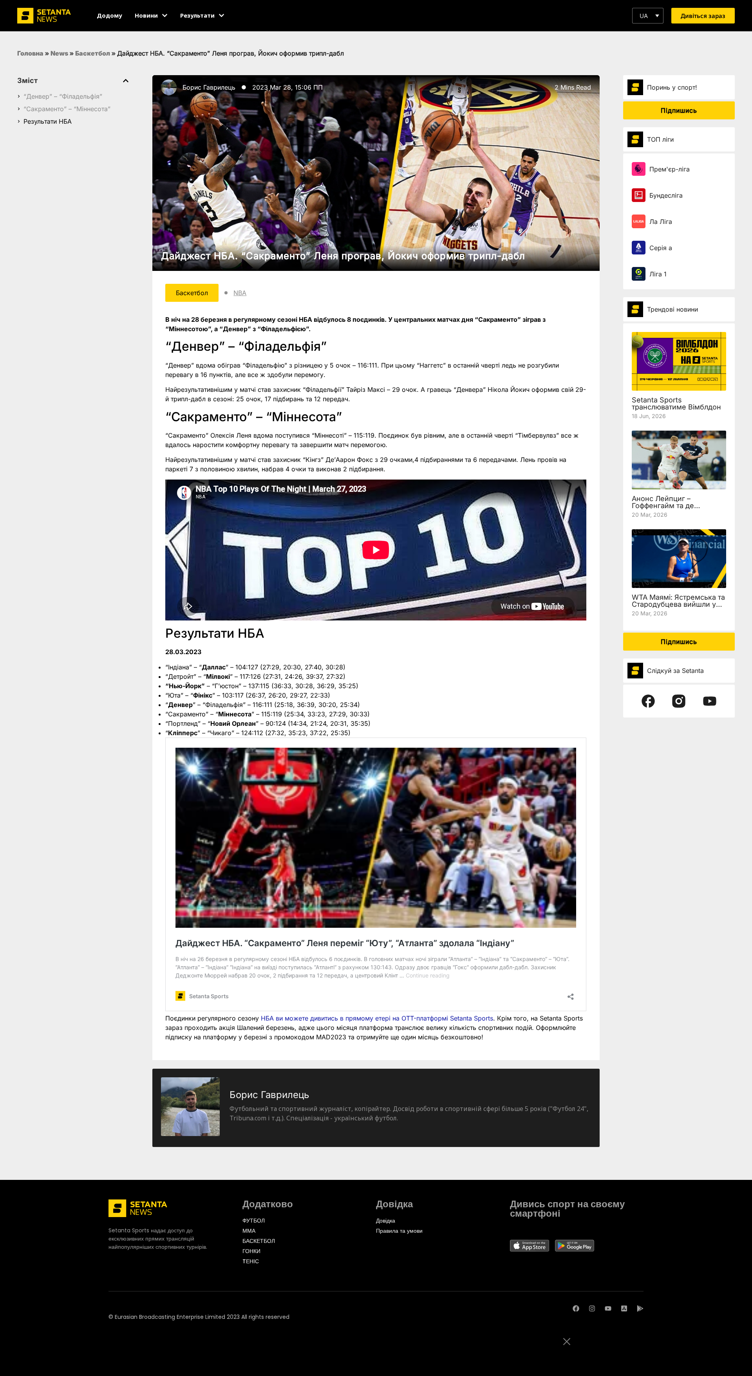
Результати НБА (48, 121)
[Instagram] (592, 1308)
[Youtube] (608, 1308)
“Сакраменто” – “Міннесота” (67, 109)
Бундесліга (666, 195)
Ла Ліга (660, 221)
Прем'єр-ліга (669, 169)
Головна (30, 53)
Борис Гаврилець (209, 87)
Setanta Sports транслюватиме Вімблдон (676, 403)
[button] (647, 15)
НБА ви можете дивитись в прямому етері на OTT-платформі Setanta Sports (377, 1018)
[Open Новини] (165, 15)
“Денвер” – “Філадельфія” (63, 96)
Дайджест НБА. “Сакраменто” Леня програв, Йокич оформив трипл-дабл (343, 255)
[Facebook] (576, 1308)
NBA (239, 293)
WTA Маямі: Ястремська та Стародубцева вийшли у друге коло (678, 604)
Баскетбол (92, 53)
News (59, 53)
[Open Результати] (221, 15)
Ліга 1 (658, 274)
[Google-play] (640, 1308)
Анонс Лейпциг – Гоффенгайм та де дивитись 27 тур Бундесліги (663, 509)
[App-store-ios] (624, 1308)
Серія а (660, 248)
